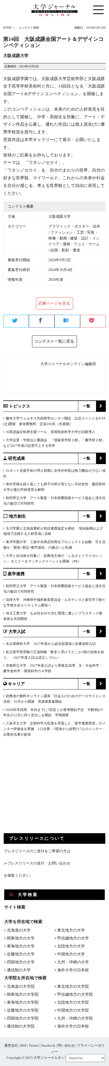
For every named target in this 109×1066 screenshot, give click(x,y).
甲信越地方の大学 (73, 938)
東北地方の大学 (71, 930)
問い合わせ (66, 1045)
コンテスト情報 (29, 27)
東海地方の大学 (21, 946)
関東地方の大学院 (23, 994)
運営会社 (11, 1045)
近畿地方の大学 (21, 954)
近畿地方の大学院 (23, 1010)
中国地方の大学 (71, 954)
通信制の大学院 (21, 1026)
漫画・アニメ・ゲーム (81, 244)
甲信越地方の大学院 (75, 994)
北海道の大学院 (21, 986)
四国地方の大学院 (23, 1018)
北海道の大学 (19, 930)
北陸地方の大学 (71, 946)
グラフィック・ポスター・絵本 (74, 226)
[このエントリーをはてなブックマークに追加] (67, 321)
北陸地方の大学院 (73, 1002)
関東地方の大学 (21, 938)
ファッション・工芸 (67, 232)
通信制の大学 (19, 970)
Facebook (48, 1045)
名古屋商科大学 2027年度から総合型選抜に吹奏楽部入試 (51, 644)
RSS (23, 1045)
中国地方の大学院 (73, 1010)
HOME (7, 27)
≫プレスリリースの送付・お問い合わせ (37, 863)
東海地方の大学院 (23, 1002)
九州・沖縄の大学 (73, 962)
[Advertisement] (43, 789)
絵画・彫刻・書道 (65, 250)
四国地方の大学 (21, 962)
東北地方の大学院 (73, 986)
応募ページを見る (54, 303)
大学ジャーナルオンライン (54, 1058)
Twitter (34, 1045)
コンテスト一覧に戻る (54, 341)
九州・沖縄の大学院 (75, 1018)
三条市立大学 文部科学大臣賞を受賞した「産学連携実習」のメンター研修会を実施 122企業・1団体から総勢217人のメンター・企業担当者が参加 (54, 728)
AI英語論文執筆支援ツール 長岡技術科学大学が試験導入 (50, 432)
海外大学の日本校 (73, 970)
